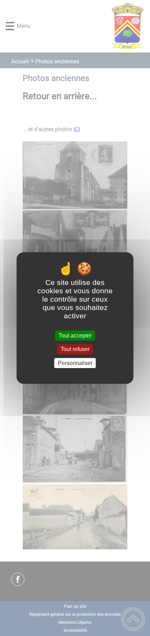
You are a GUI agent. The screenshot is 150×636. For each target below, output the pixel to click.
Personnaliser (75, 363)
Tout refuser (75, 349)
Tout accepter (75, 336)
